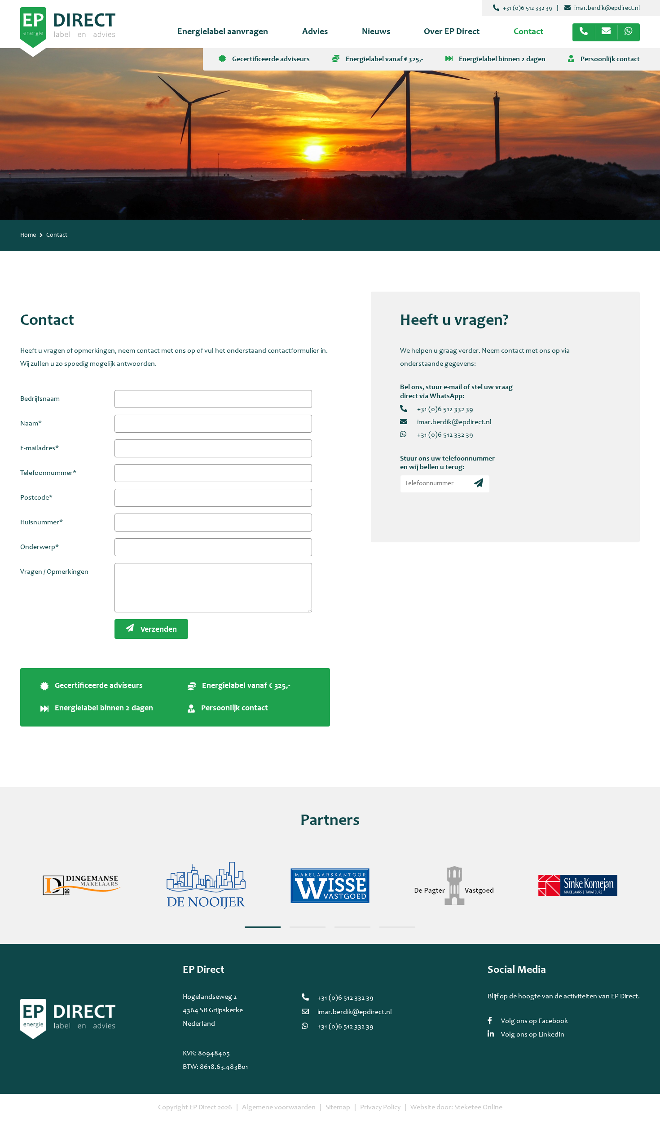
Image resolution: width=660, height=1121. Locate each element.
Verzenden (159, 630)
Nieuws (376, 32)
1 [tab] (263, 927)
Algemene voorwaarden (279, 1107)
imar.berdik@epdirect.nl (606, 8)
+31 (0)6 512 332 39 (527, 8)
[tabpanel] (82, 885)
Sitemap (338, 1107)
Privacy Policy (380, 1107)
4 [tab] (397, 927)
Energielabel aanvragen (222, 32)
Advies (315, 32)
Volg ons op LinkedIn (532, 1034)
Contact (528, 32)
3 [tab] (352, 927)
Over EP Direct (452, 32)
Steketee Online (478, 1107)
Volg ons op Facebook (534, 1021)
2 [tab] (308, 927)
